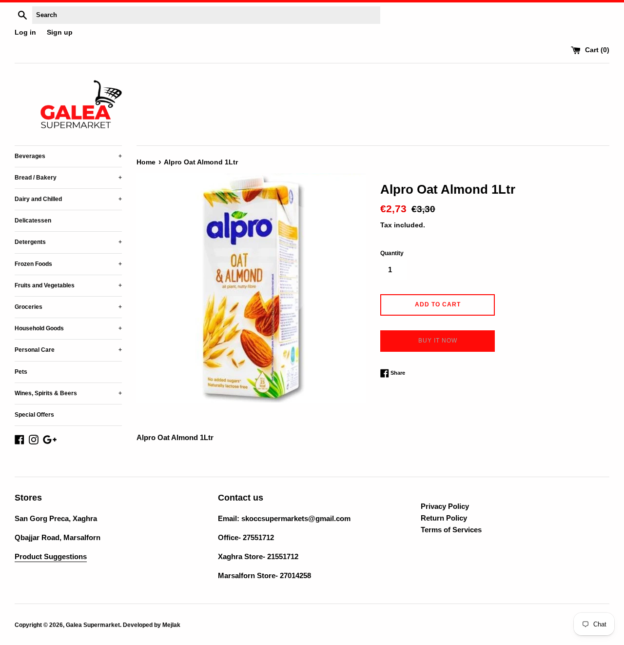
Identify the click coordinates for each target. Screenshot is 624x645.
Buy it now (437, 340)
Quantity (392, 253)
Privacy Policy (445, 506)
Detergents (68, 242)
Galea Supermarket (93, 625)
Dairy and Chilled (68, 199)
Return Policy (444, 518)
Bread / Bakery (68, 177)
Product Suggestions (51, 556)
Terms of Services (451, 529)
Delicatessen (33, 220)
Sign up (60, 32)
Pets (21, 371)
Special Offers (34, 414)
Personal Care (68, 349)
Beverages (68, 156)
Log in (25, 32)
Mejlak (171, 625)
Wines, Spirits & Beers (68, 393)
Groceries (68, 306)
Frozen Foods (68, 264)
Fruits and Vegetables (68, 285)
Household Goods (68, 328)
